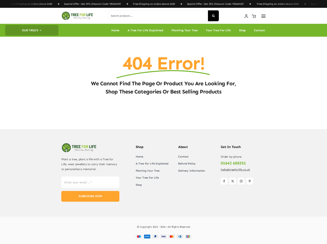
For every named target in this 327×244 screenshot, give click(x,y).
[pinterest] (249, 181)
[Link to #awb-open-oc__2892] (263, 16)
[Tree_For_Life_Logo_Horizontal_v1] (77, 12)
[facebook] (224, 181)
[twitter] (232, 181)
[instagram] (241, 181)
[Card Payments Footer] (163, 236)
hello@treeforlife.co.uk (235, 169)
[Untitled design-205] (79, 144)
